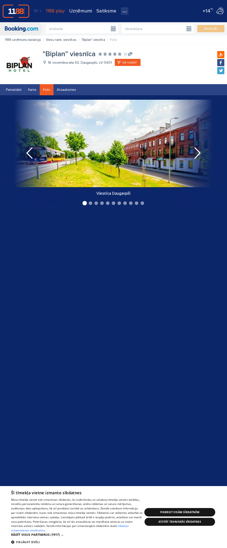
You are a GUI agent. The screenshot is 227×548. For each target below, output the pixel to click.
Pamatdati (14, 89)
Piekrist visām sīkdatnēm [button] (180, 512)
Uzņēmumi (80, 11)
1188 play (55, 11)
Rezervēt (211, 29)
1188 (16, 11)
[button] (77, 535)
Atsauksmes (66, 89)
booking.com (21, 29)
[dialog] (113, 517)
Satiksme (106, 11)
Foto (46, 89)
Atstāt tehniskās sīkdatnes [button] (180, 522)
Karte (32, 89)
